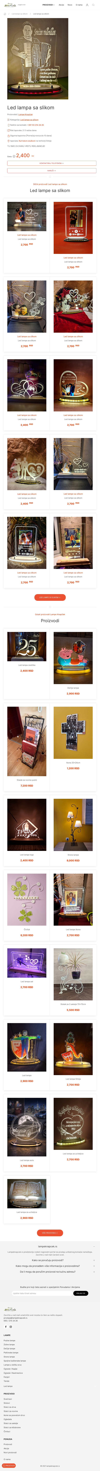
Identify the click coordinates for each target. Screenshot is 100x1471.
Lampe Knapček (25, 114)
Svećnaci (8, 1399)
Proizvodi (48, 5)
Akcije (61, 5)
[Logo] (10, 4)
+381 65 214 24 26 (35, 125)
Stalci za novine (11, 1411)
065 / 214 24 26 (11, 1321)
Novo (70, 5)
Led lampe (8, 1386)
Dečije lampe (9, 1348)
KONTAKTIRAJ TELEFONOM (51, 163)
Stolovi (7, 1403)
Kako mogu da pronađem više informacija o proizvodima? (48, 1266)
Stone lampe (9, 1357)
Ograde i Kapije (10, 1369)
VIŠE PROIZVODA (49, 1233)
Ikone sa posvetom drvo (14, 1415)
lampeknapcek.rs (47, 1246)
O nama (79, 5)
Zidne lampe (9, 1344)
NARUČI (50, 171)
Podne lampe (9, 1340)
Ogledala (8, 1419)
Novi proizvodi (10, 1452)
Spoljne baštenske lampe (15, 1361)
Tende (6, 1381)
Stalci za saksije (11, 1423)
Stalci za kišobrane (12, 1427)
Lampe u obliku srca (12, 1365)
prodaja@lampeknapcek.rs (15, 1318)
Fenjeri (7, 1377)
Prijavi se (80, 1293)
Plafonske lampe (11, 1352)
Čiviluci (7, 1431)
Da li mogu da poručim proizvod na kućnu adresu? (47, 1271)
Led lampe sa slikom (20, 14)
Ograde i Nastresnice (13, 1373)
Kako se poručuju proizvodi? (48, 1260)
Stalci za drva (10, 1407)
